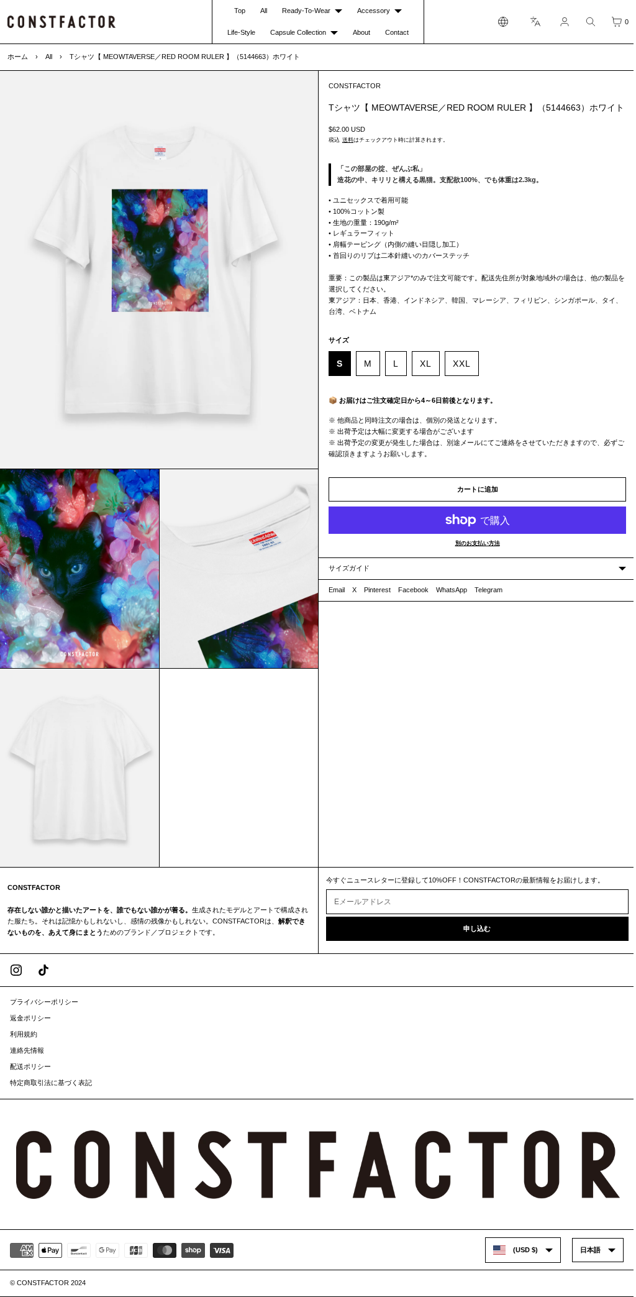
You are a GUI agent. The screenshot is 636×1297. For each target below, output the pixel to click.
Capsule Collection (295, 32)
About (358, 32)
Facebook (410, 602)
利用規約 (23, 1034)
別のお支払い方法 (472, 555)
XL (423, 375)
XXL (459, 375)
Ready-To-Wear (303, 10)
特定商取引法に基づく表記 (51, 1083)
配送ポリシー (30, 1067)
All (263, 10)
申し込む (472, 929)
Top (239, 10)
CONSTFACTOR (351, 85)
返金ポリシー (30, 1018)
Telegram (485, 602)
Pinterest (374, 602)
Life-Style (238, 32)
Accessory (370, 10)
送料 (344, 152)
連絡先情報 (27, 1051)
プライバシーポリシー (44, 1002)
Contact (394, 32)
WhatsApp (448, 602)
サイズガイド (345, 580)
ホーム (17, 56)
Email (333, 602)
